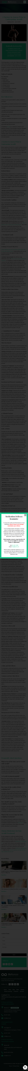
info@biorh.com (15, 546)
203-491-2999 (15, 545)
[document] (14, 535)
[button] (25, 515)
